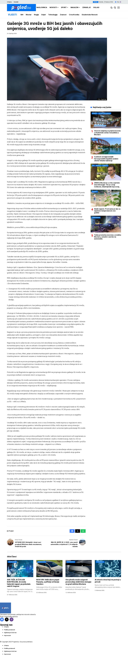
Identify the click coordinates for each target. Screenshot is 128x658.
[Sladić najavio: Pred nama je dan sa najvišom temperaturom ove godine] (106, 198)
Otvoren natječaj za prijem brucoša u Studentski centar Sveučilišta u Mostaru (107, 132)
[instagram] (120, 2)
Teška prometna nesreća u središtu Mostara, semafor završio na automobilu (107, 237)
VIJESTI (12, 14)
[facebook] (115, 2)
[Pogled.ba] (21, 7)
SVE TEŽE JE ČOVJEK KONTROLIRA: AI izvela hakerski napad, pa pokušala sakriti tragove (18, 583)
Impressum (7, 635)
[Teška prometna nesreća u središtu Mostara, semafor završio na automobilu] (106, 224)
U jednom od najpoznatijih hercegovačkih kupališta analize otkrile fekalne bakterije (106, 159)
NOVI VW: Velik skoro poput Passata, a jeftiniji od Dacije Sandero (47, 582)
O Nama (9, 2)
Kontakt (16, 2)
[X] (118, 2)
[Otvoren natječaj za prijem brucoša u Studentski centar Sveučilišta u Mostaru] (106, 120)
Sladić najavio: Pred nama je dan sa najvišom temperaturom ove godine (107, 211)
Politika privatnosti (9, 630)
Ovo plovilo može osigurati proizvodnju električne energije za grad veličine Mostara (78, 582)
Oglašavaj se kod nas (10, 632)
